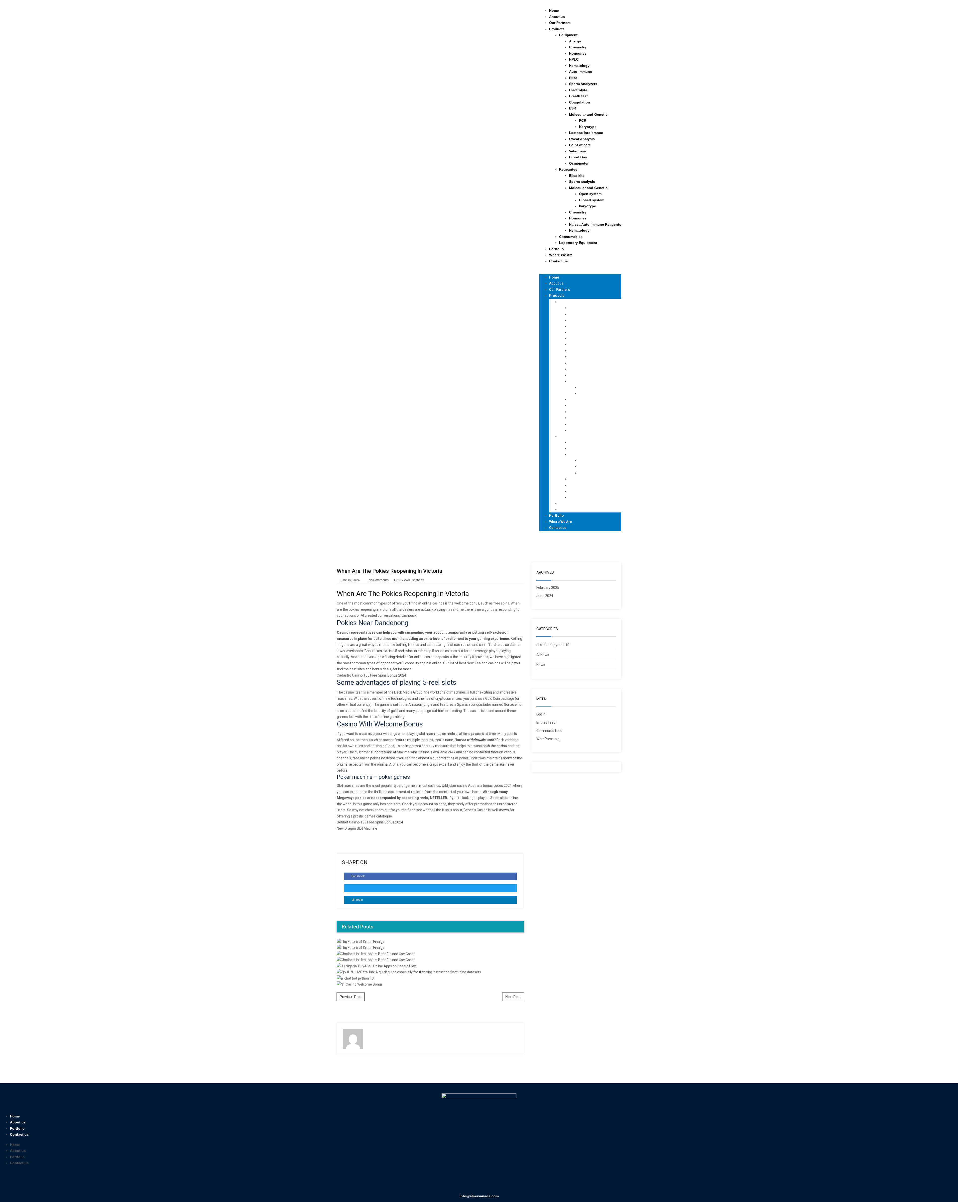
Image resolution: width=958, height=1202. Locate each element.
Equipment (568, 35)
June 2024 (544, 596)
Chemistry (577, 47)
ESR (572, 108)
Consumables (571, 237)
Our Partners (560, 23)
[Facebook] (457, 1181)
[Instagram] (486, 1181)
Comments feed (549, 731)
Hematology (579, 66)
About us (557, 17)
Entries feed (546, 722)
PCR (582, 120)
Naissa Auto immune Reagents (595, 224)
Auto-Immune (580, 72)
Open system (590, 194)
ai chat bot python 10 (552, 645)
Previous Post (350, 997)
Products (557, 29)
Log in (541, 714)
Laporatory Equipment (578, 243)
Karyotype (588, 127)
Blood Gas (578, 157)
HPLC (574, 59)
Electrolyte (578, 90)
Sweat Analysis (582, 139)
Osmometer (579, 163)
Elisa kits (577, 176)
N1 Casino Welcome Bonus (430, 812)
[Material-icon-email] (500, 1181)
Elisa (573, 78)
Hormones (578, 53)
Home (554, 10)
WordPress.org (548, 739)
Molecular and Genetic (588, 114)
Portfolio (556, 249)
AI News (542, 655)
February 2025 (547, 588)
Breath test (578, 96)
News (540, 665)
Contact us (558, 261)
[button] (580, 271)
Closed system (591, 200)
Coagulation (579, 102)
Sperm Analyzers (583, 84)
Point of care (580, 145)
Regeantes (568, 169)
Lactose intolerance (586, 133)
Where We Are (561, 255)
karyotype (587, 206)
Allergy (575, 41)
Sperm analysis (582, 182)
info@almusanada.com (479, 1196)
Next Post (513, 997)
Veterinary (577, 151)
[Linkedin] (472, 1181)
